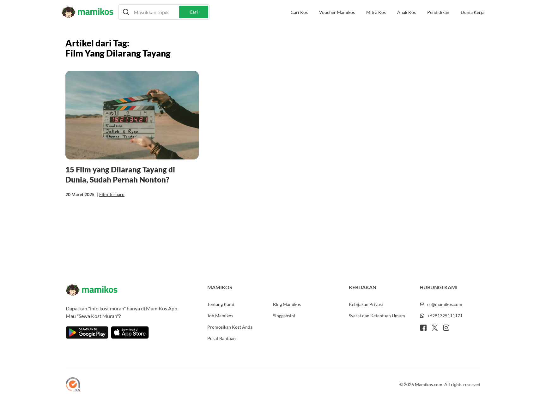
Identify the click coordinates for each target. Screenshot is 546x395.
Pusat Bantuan (221, 338)
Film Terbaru (111, 194)
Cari (194, 12)
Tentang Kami (220, 304)
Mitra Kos (376, 12)
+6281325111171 (445, 315)
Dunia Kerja (472, 12)
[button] (163, 12)
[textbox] (163, 12)
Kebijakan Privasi (366, 304)
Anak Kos (406, 12)
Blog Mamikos (287, 304)
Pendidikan (438, 12)
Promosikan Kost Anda (229, 327)
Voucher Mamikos (337, 12)
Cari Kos (299, 12)
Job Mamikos (220, 315)
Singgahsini (284, 315)
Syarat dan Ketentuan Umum (377, 315)
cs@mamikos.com (444, 304)
